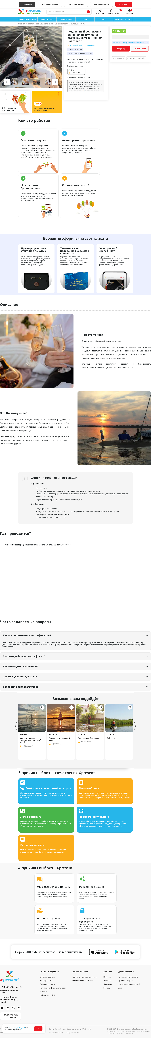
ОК (38, 1028)
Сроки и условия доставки (20, 676)
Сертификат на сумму (123, 19)
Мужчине (107, 977)
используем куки (17, 1027)
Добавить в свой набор (137, 58)
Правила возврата (125, 981)
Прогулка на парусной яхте (59, 739)
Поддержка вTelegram (11, 1016)
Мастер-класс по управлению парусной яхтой (30, 740)
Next (135, 726)
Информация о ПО (47, 995)
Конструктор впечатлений (129, 984)
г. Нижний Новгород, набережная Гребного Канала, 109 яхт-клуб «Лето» (83, 45)
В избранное (119, 58)
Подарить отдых (47, 19)
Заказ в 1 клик (140, 49)
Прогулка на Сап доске (88, 738)
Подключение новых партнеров (85, 977)
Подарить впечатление (28, 19)
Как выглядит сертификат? (20, 666)
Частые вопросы (101, 4)
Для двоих (107, 984)
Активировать (45, 981)
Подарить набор (66, 19)
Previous (16, 726)
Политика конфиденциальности (53, 988)
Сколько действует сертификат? (24, 656)
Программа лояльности (128, 977)
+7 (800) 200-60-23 (11, 987)
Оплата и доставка (47, 977)
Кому (85, 19)
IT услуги (43, 992)
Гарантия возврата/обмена (21, 686)
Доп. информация (49, 4)
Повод (104, 19)
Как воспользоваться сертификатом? (27, 635)
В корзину (121, 49)
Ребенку (106, 988)
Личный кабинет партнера (82, 981)
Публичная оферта (47, 984)
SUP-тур (111, 738)
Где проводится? (76, 4)
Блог (120, 988)
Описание (27, 4)
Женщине (107, 981)
